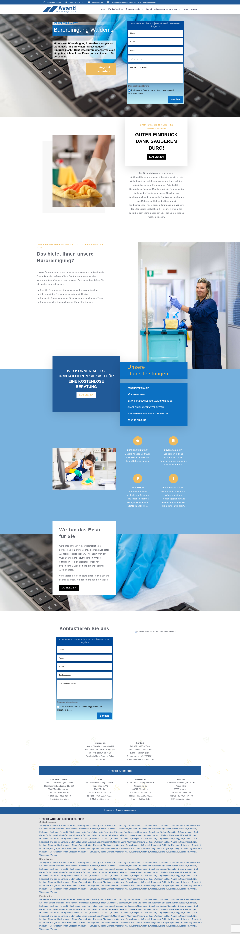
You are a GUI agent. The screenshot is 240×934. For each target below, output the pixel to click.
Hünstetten (44, 839)
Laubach (188, 839)
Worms (53, 855)
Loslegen (156, 156)
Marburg (141, 842)
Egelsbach (166, 829)
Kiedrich (114, 839)
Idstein (60, 839)
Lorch (84, 842)
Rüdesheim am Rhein (76, 848)
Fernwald (64, 832)
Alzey (69, 825)
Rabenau (175, 845)
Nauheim (175, 842)
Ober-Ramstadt (95, 845)
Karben (86, 839)
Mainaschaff (106, 842)
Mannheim (131, 842)
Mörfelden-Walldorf (154, 842)
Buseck (102, 829)
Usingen (110, 852)
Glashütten (172, 832)
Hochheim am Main (151, 835)
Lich (195, 839)
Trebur (103, 852)
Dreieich (133, 829)
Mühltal (167, 842)
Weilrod (153, 852)
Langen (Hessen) (165, 839)
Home (102, 9)
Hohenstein (174, 835)
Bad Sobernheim (150, 825)
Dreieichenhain (144, 829)
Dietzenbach (122, 829)
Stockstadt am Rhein (59, 852)
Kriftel (145, 839)
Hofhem (164, 835)
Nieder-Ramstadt (79, 845)
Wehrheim (135, 852)
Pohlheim (166, 845)
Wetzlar (193, 852)
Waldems (119, 852)
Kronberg (153, 839)
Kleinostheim (125, 839)
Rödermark (44, 848)
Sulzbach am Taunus (78, 852)
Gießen (163, 832)
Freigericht (108, 832)
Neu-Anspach (186, 842)
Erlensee (192, 829)
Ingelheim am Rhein (73, 839)
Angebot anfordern (103, 69)
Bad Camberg (92, 825)
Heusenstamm (135, 835)
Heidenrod (123, 835)
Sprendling (175, 848)
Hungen (192, 835)
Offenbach (145, 845)
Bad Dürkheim (106, 825)
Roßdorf (62, 848)
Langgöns (178, 839)
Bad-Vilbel (174, 825)
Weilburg (145, 852)
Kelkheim (94, 839)
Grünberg (77, 835)
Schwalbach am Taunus (131, 848)
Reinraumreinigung (134, 9)
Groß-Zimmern (65, 835)
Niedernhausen (64, 845)
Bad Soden (164, 825)
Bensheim (184, 825)
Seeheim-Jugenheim (152, 848)
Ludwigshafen (94, 842)
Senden (175, 99)
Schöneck (115, 848)
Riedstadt (196, 845)
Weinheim (162, 852)
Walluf (127, 852)
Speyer (165, 848)
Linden (72, 842)
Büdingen (94, 829)
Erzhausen (44, 832)
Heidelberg (113, 835)
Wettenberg (184, 852)
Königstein (137, 839)
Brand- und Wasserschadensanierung (163, 9)
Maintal (116, 842)
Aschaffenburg (78, 825)
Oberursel (120, 845)
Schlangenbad (93, 848)
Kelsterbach (105, 839)
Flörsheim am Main (77, 832)
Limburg (64, 842)
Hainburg (96, 835)
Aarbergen (44, 825)
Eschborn (54, 832)
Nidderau (52, 845)
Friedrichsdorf (130, 832)
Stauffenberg (186, 848)
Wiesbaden (44, 855)
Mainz (123, 842)
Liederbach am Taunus (49, 842)
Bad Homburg (120, 825)
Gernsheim (154, 832)
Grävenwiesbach (185, 832)
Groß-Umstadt (52, 835)
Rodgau (53, 848)
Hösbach (184, 835)
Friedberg (118, 832)
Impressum (109, 810)
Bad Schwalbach (134, 825)
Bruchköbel (83, 829)
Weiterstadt (173, 852)
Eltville (175, 829)
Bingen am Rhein (56, 829)
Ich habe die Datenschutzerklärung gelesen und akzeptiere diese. (151, 92)
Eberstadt (156, 829)
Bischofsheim (72, 829)
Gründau (86, 835)
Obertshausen (109, 845)
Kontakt (194, 9)
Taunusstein (93, 852)
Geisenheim (142, 832)
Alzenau (62, 825)
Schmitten (105, 848)
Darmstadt (111, 829)
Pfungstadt (156, 845)
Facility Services (115, 9)
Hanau (104, 835)
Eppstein (183, 829)
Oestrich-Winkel (133, 845)
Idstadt (53, 839)
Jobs (185, 9)
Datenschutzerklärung (126, 810)
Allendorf (54, 825)
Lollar (78, 842)
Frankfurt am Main (95, 832)
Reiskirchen (185, 845)
